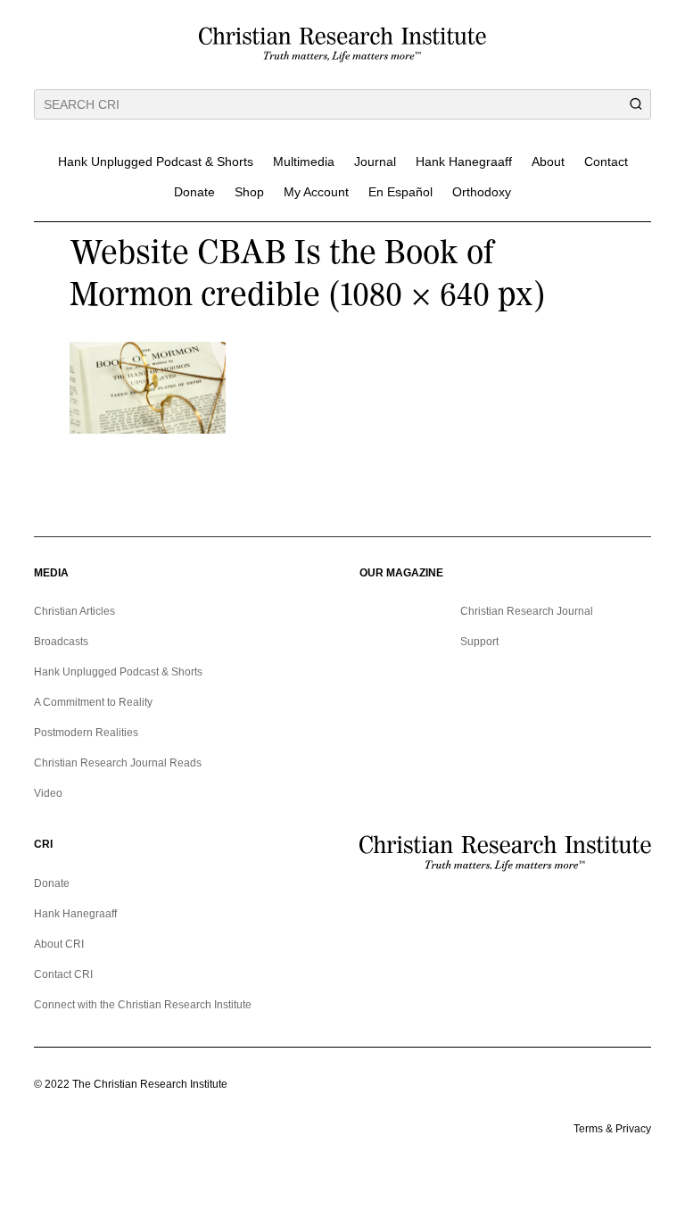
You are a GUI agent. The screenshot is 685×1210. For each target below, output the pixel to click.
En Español (400, 192)
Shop (249, 192)
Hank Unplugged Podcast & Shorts (155, 161)
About (548, 161)
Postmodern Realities (86, 732)
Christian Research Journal (526, 611)
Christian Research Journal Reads (118, 763)
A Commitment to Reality (93, 702)
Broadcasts (61, 641)
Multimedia (303, 161)
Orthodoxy (481, 192)
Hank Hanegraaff (464, 161)
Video (48, 793)
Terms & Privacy (612, 1129)
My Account (316, 192)
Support (479, 641)
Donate (194, 192)
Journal (375, 161)
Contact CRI (63, 974)
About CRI (59, 944)
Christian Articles (74, 611)
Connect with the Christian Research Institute (143, 1005)
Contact (606, 161)
